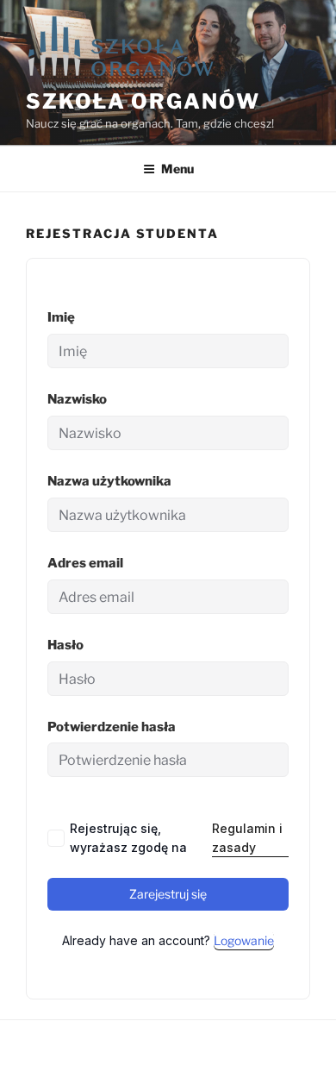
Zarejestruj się (168, 893)
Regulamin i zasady (247, 838)
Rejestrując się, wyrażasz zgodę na (176, 838)
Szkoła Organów (143, 101)
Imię (61, 317)
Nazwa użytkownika (109, 481)
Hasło (65, 645)
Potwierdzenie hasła (111, 727)
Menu (177, 168)
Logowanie (244, 940)
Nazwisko (77, 399)
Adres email (85, 563)
